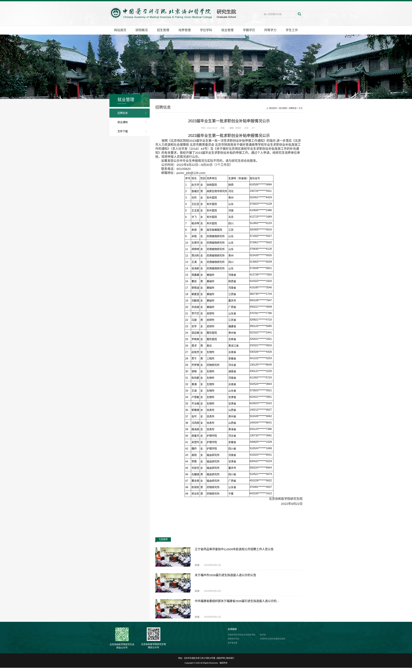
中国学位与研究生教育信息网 (272, 639)
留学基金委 (232, 643)
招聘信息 (122, 113)
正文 (301, 108)
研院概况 (142, 30)
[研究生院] (172, 12)
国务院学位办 (233, 639)
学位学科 (206, 30)
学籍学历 (249, 30)
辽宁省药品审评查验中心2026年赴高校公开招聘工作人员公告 (234, 549)
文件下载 (122, 131)
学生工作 (292, 30)
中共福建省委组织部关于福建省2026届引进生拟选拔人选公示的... (237, 601)
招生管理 (163, 30)
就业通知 (122, 122)
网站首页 (120, 30)
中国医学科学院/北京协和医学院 (241, 635)
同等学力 (270, 30)
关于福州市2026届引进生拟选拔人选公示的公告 (225, 575)
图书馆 (263, 635)
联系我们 (230, 658)
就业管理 (227, 30)
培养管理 (184, 30)
